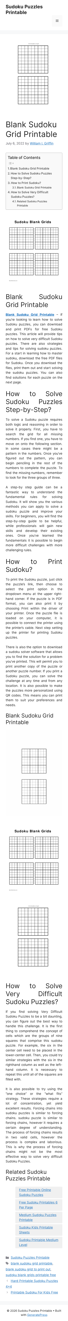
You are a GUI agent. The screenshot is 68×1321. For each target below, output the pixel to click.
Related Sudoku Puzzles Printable (32, 203)
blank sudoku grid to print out (28, 1269)
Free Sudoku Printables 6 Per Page (38, 1205)
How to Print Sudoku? (26, 183)
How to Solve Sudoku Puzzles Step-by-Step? (31, 176)
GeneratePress (37, 1315)
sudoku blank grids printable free (31, 1275)
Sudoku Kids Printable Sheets (36, 1230)
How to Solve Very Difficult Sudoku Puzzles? (29, 194)
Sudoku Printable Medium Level (38, 1242)
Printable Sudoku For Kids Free (34, 1292)
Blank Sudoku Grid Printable (29, 168)
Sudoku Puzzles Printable (24, 9)
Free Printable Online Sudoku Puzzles (35, 1192)
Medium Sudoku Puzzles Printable (37, 1217)
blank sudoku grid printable (31, 1263)
